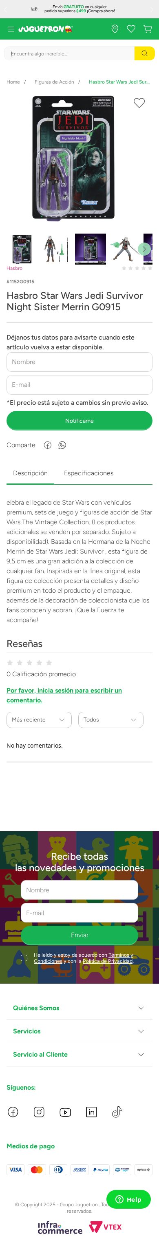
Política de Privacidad (107, 961)
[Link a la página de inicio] (13, 82)
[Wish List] (131, 29)
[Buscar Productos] (145, 53)
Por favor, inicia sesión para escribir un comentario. (64, 695)
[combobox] (79, 53)
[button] (79, 1008)
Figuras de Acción (54, 82)
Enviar (79, 935)
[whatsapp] (62, 445)
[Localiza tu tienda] (115, 29)
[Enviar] (79, 420)
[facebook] (48, 445)
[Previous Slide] (6, 9)
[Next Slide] (153, 9)
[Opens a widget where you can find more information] (128, 1200)
